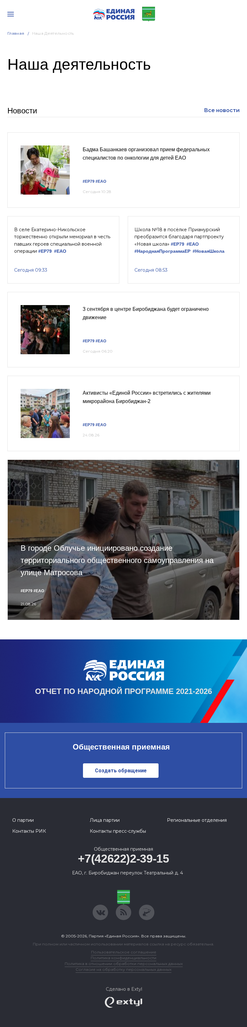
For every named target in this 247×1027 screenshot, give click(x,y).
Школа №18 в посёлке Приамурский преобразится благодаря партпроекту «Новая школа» (179, 237)
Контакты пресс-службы (118, 831)
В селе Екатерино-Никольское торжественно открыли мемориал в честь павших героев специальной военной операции (62, 240)
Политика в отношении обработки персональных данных (124, 963)
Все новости (222, 110)
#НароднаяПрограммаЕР (162, 251)
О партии (23, 820)
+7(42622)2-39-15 (123, 858)
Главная (15, 33)
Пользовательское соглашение (123, 952)
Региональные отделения (197, 820)
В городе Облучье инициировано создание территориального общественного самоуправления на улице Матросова (117, 560)
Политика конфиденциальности (123, 957)
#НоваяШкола (208, 251)
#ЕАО (101, 181)
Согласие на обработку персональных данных (123, 969)
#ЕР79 (89, 181)
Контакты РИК (29, 831)
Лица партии (105, 820)
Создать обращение (121, 771)
